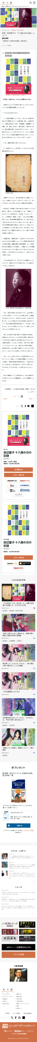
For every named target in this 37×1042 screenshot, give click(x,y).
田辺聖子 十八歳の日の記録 (21, 53)
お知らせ (5, 1001)
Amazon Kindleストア (12, 563)
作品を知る (19, 999)
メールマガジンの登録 (28, 830)
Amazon (12, 481)
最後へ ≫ (31, 399)
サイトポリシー (7, 994)
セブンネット (12, 485)
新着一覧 (19, 994)
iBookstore (25, 563)
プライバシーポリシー (8, 996)
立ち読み (18, 470)
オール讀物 (16, 1013)
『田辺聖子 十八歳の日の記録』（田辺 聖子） (16, 95)
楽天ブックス (25, 481)
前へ (15, 396)
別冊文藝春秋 (27, 1013)
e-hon (12, 490)
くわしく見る (17, 475)
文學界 (7, 1013)
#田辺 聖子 (4, 610)
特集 (18, 1006)
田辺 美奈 (5, 38)
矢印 (33, 881)
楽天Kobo (18, 568)
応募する (14, 825)
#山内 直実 (11, 725)
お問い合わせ (6, 1003)
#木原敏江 (19, 641)
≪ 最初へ (5, 399)
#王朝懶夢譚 (12, 641)
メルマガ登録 (18, 954)
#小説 (9, 45)
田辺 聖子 (8, 53)
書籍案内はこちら (19, 947)
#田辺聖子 (4, 641)
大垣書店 (18, 495)
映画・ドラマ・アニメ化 (23, 1003)
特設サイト (19, 1008)
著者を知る (19, 996)
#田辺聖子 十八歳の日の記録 (16, 610)
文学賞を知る (20, 1001)
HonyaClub (25, 490)
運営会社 (5, 999)
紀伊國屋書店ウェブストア (25, 485)
